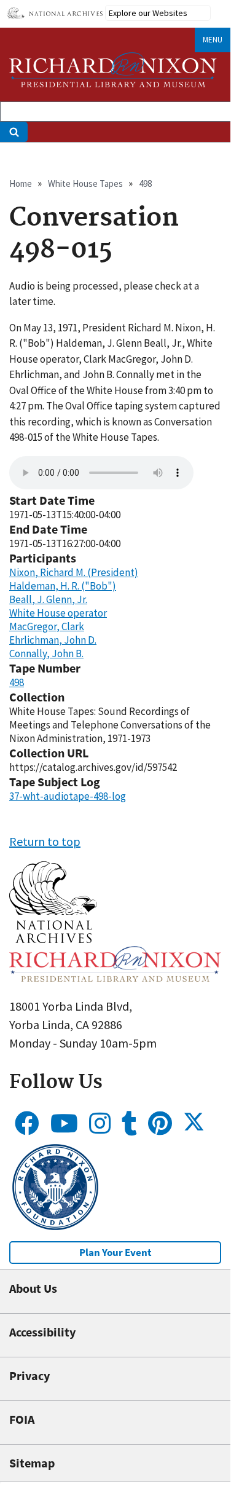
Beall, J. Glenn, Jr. (48, 599)
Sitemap (32, 1462)
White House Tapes (85, 183)
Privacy (29, 1375)
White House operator (58, 613)
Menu (212, 39)
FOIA (21, 1419)
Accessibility (42, 1332)
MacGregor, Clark (46, 626)
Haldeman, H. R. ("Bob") (62, 586)
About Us (33, 1288)
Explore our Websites (148, 12)
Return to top (44, 841)
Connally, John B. (46, 653)
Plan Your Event (115, 1252)
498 (145, 183)
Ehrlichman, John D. (52, 640)
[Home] (113, 69)
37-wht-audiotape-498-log (67, 796)
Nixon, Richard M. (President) (73, 572)
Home (20, 183)
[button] (53, 938)
